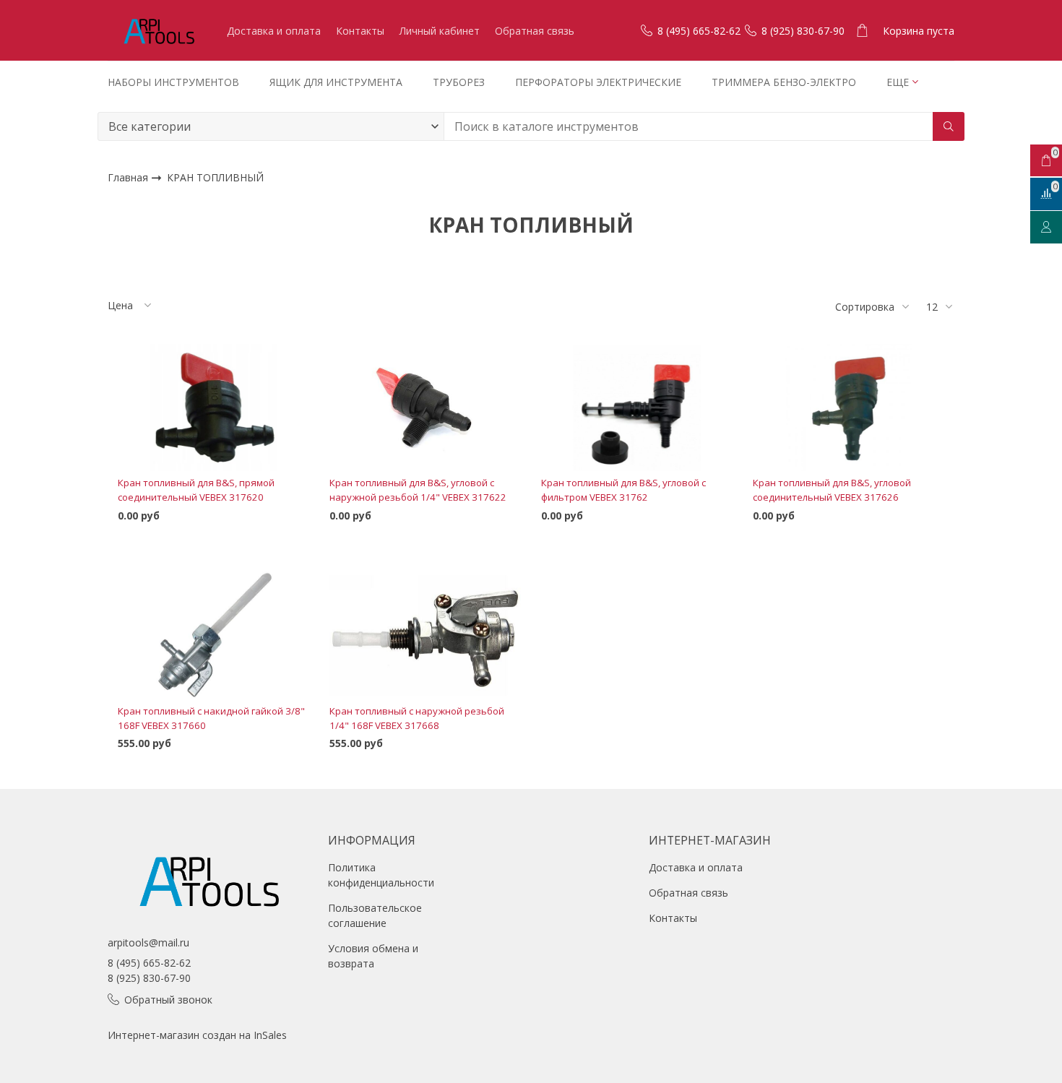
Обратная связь (534, 31)
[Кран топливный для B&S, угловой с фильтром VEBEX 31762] (637, 407)
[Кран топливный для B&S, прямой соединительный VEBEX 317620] (213, 407)
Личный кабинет (440, 31)
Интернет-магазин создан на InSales (197, 1035)
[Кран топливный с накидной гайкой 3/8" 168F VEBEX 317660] (213, 635)
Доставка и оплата (274, 31)
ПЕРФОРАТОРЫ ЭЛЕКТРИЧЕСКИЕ (598, 82)
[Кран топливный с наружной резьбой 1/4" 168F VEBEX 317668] (425, 635)
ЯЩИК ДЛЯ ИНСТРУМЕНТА (335, 82)
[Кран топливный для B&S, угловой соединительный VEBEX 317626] (848, 407)
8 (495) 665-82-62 (149, 963)
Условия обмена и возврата (373, 955)
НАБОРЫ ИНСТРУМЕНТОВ (173, 82)
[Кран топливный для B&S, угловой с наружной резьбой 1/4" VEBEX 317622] (425, 407)
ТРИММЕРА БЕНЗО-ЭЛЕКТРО (784, 82)
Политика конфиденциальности (381, 874)
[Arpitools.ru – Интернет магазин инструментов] (158, 30)
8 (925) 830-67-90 (149, 978)
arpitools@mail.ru (148, 942)
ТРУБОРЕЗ (459, 82)
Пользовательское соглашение (375, 915)
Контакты (360, 31)
